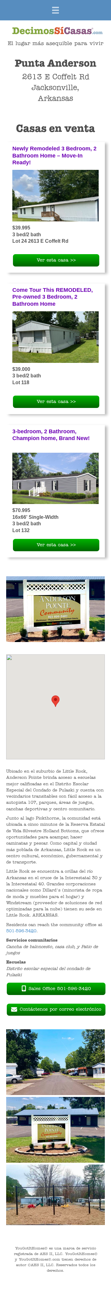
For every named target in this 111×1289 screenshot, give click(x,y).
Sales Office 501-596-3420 (60, 989)
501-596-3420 (21, 931)
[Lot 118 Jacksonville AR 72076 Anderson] (55, 336)
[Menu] (55, 10)
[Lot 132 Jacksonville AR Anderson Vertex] (55, 478)
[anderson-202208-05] (55, 1062)
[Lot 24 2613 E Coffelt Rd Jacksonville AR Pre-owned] (55, 195)
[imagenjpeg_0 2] (55, 1195)
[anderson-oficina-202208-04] (55, 1130)
